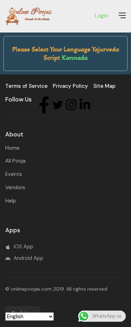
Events (13, 174)
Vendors (15, 187)
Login (101, 15)
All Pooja (15, 160)
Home (12, 147)
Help (10, 200)
